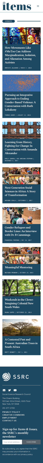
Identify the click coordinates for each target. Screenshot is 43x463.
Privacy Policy (11, 412)
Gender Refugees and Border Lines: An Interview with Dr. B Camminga (21, 231)
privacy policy (26, 454)
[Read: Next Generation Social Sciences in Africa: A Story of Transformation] (21, 175)
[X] (9, 390)
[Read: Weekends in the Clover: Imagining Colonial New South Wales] (21, 287)
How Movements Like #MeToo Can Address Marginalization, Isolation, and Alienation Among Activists (20, 55)
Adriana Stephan (26, 159)
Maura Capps (9, 312)
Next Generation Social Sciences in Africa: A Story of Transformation (20, 191)
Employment (9, 418)
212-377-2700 (8, 408)
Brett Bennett (10, 352)
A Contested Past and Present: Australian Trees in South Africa (21, 343)
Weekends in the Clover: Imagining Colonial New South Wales (19, 303)
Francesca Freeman (12, 240)
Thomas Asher (10, 115)
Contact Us (9, 420)
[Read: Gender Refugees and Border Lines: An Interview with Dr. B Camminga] (21, 215)
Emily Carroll (10, 159)
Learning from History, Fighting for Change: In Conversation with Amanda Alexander (21, 148)
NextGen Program (11, 273)
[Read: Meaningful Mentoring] (21, 255)
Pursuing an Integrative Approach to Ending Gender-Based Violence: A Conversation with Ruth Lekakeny (20, 102)
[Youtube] (15, 390)
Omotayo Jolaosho (11, 68)
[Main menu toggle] (38, 6)
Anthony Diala (10, 200)
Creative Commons (13, 415)
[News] (4, 390)
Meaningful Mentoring (18, 267)
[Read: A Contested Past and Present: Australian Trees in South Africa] (21, 327)
